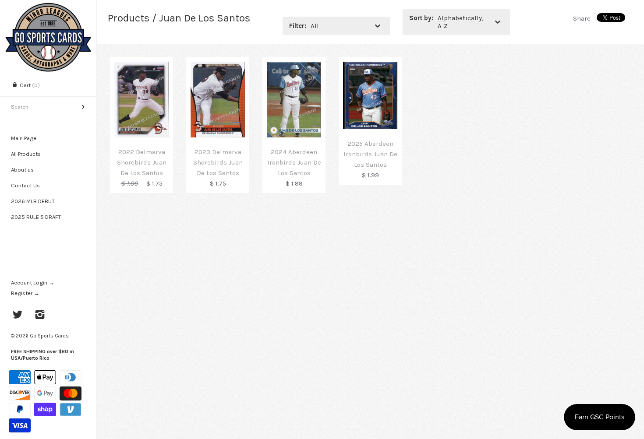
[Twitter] (18, 315)
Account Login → (32, 282)
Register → (25, 293)
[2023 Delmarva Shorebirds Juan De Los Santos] (218, 67)
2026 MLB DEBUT (33, 201)
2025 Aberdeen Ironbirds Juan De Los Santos (370, 154)
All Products (26, 154)
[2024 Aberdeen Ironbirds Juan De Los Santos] (294, 67)
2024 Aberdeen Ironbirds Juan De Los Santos (294, 162)
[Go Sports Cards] (48, 7)
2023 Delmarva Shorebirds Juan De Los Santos (218, 162)
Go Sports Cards (49, 336)
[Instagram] (40, 315)
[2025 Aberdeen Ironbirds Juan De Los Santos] (370, 67)
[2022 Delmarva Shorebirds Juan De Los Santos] (141, 67)
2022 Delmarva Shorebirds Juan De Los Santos (141, 162)
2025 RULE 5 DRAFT (36, 217)
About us (22, 169)
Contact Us (25, 185)
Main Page (23, 138)
